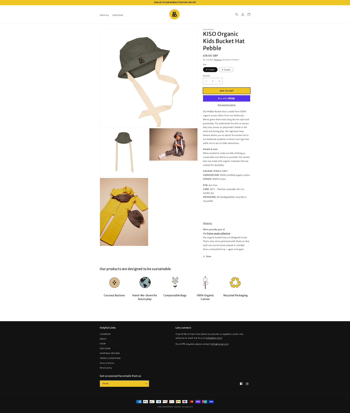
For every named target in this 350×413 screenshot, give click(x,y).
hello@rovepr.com (220, 344)
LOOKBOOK (105, 334)
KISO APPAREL (168, 407)
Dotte (210, 233)
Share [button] (208, 256)
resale (217, 233)
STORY (103, 343)
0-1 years (210, 69)
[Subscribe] (146, 383)
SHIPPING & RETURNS (110, 353)
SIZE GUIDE (105, 348)
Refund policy (106, 368)
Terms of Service (107, 363)
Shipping (217, 60)
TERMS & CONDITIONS (110, 358)
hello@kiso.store (214, 338)
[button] (237, 14)
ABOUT (103, 339)
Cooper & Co (188, 407)
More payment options (227, 105)
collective (225, 233)
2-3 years (226, 69)
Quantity (206, 76)
